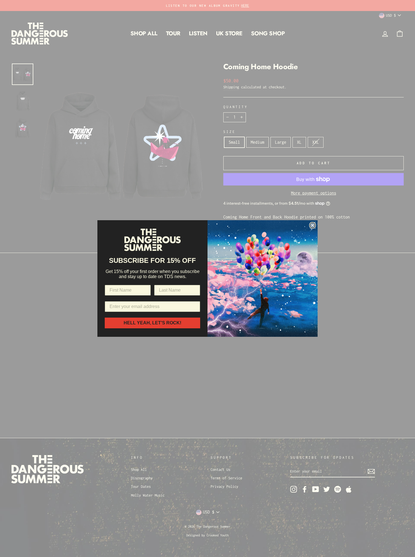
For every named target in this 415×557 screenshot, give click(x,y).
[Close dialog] (312, 225)
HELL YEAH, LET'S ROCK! (152, 322)
